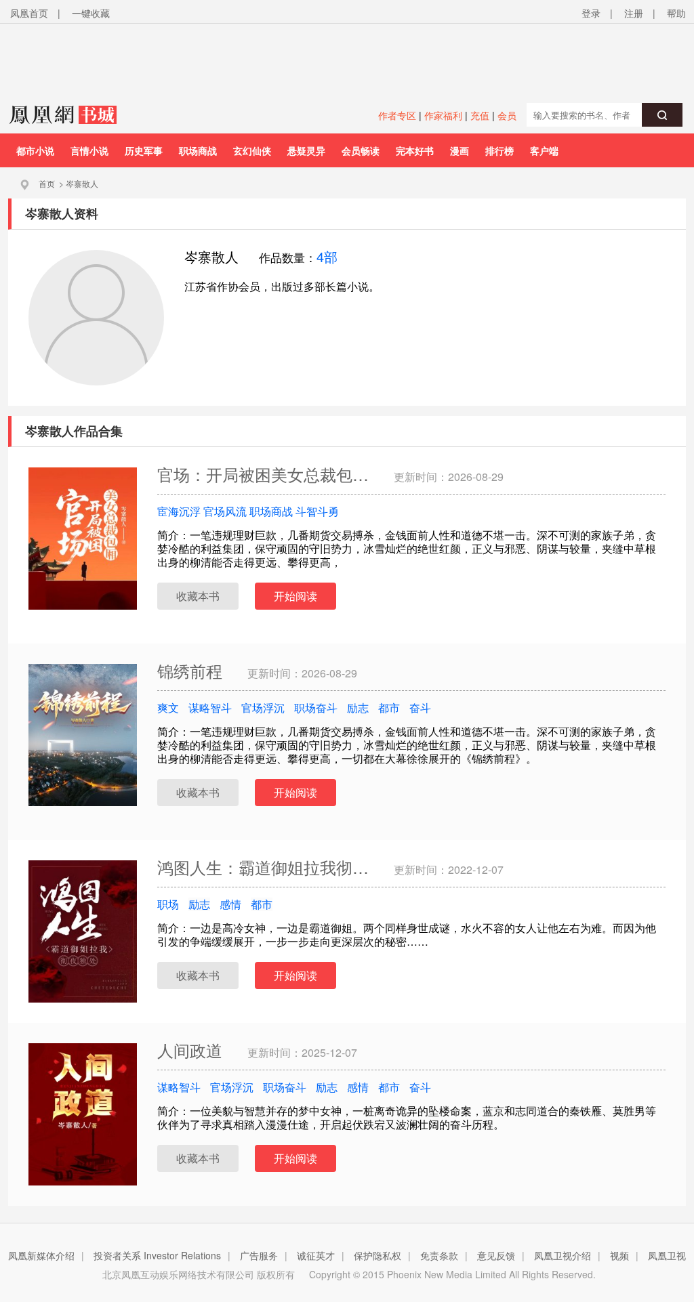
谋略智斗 (210, 707)
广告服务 (259, 1255)
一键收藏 (91, 13)
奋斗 (420, 707)
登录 (590, 13)
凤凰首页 (29, 13)
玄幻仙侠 (252, 150)
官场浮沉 (263, 707)
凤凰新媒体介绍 (41, 1255)
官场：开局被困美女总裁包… (265, 474)
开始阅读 (295, 596)
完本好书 (415, 150)
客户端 (544, 150)
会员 (506, 115)
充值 (479, 115)
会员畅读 (361, 150)
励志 (358, 707)
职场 (168, 904)
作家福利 (443, 115)
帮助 (676, 13)
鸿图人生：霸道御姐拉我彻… (265, 867)
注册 (633, 13)
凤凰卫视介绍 (562, 1255)
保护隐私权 (377, 1255)
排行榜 (499, 150)
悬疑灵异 (306, 150)
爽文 (168, 707)
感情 (230, 904)
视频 (619, 1255)
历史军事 (144, 150)
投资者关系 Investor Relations (157, 1255)
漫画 (459, 150)
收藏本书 (198, 596)
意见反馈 (496, 1255)
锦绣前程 (192, 670)
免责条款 (439, 1255)
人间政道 (192, 1050)
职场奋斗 (316, 707)
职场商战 (198, 150)
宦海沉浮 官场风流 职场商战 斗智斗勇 (248, 511)
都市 (389, 707)
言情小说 (89, 150)
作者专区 (397, 115)
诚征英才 (316, 1255)
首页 (47, 183)
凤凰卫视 (667, 1255)
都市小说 (35, 150)
